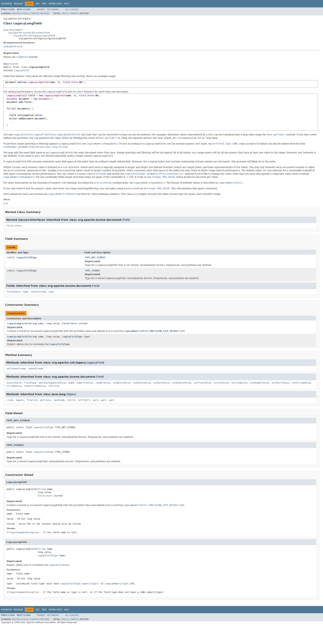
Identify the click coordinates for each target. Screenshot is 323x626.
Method (44, 13)
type (51, 291)
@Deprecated (10, 63)
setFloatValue (202, 382)
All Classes (72, 9)
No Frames (53, 9)
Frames (41, 9)
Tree (44, 4)
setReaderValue (259, 382)
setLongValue (239, 382)
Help (66, 4)
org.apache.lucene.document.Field (29, 32)
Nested (16, 13)
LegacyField (21, 70)
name (25, 291)
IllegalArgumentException (23, 532)
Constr (34, 13)
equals (20, 400)
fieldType (30, 382)
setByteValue (161, 382)
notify (71, 400)
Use (37, 4)
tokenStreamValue (35, 386)
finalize (32, 400)
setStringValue (301, 382)
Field (25, 13)
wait (95, 400)
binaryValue (14, 382)
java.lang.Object (13, 29)
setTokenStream (16, 368)
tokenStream (38, 291)
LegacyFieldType (26, 257)
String (33, 323)
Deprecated (55, 4)
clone (10, 400)
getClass (45, 400)
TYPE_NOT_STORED (95, 257)
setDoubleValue (181, 382)
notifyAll (84, 400)
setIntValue (221, 382)
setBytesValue (121, 382)
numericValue (85, 382)
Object (71, 394)
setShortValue (280, 382)
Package (18, 4)
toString (53, 386)
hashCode (59, 400)
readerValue (102, 382)
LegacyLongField (17, 323)
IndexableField (12, 46)
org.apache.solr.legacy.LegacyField (34, 35)
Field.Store (14, 225)
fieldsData (13, 291)
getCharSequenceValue (52, 382)
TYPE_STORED (92, 270)
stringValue (14, 386)
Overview (6, 4)
